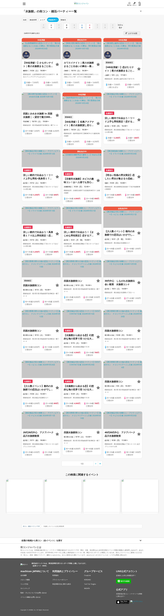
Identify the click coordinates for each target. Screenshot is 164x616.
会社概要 (23, 575)
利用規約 (55, 575)
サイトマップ (25, 588)
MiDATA (87, 588)
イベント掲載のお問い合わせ (30, 597)
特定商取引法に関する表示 (61, 584)
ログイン (134, 5)
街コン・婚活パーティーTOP (31, 526)
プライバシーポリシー (60, 580)
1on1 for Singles (90, 584)
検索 (140, 5)
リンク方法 (24, 584)
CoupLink (87, 575)
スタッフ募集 (25, 580)
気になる (129, 5)
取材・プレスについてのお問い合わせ (33, 593)
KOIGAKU (87, 580)
